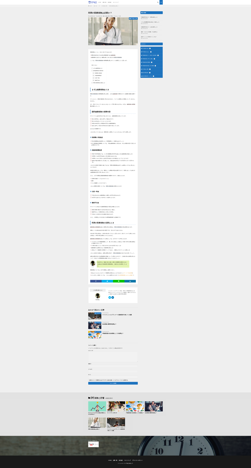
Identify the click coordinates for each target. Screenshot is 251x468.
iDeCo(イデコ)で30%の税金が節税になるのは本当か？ (96, 413)
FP (99, 5)
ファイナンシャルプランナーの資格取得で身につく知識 (117, 314)
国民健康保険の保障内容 (97, 70)
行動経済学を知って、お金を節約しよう (149, 26)
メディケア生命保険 (127, 273)
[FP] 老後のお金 (146, 48)
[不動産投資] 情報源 (147, 62)
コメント (90, 350)
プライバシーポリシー (137, 460)
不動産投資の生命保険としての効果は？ (112, 333)
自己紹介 (109, 2)
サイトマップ (115, 2)
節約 (112, 16)
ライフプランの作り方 (112, 412)
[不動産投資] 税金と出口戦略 (149, 65)
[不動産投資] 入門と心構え (148, 58)
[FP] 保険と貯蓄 (104, 5)
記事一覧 (104, 2)
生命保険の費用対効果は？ (109, 324)
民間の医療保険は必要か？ (114, 5)
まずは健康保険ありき (97, 68)
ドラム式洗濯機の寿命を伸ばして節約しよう (150, 22)
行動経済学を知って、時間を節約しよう (149, 17)
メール (90, 369)
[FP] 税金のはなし (146, 51)
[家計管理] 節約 (146, 72)
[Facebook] (96, 281)
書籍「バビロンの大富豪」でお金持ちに (149, 31)
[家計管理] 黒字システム (148, 76)
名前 (89, 363)
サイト (89, 374)
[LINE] (118, 281)
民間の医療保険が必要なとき (98, 82)
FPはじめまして (129, 463)
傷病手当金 (96, 80)
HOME (99, 2)
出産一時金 (96, 77)
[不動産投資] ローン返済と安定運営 (150, 55)
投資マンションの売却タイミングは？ (149, 36)
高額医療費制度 (97, 75)
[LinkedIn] (130, 281)
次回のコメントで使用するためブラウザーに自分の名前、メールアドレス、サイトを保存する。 (109, 380)
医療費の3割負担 (97, 73)
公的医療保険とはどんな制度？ (126, 275)
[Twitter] (107, 281)
